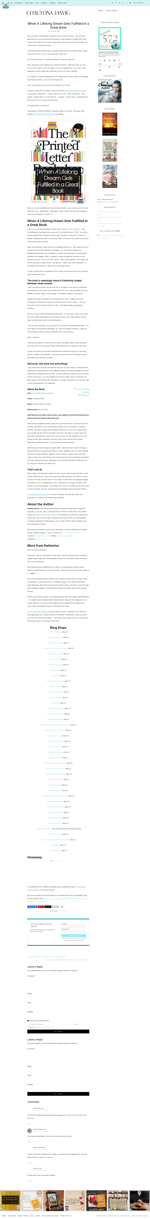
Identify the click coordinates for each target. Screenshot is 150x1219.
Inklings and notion (55, 834)
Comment (31, 976)
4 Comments (65, 31)
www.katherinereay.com (71, 533)
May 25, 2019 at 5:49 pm (40, 1110)
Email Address (65, 929)
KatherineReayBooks (42, 536)
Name (29, 994)
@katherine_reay (63, 536)
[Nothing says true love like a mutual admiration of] (32, 1200)
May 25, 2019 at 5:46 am (40, 1149)
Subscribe (73, 936)
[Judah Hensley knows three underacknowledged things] (10, 1200)
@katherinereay (41, 539)
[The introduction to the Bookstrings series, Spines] (75, 1200)
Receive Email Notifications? (39, 1021)
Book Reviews (62, 911)
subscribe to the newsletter (109, 202)
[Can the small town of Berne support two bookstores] (53, 1200)
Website (30, 1012)
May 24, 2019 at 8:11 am (40, 1170)
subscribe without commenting (43, 1027)
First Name (64, 924)
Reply (29, 1124)
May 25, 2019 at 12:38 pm (40, 1131)
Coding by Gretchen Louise (139, 1215)
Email (29, 1003)
